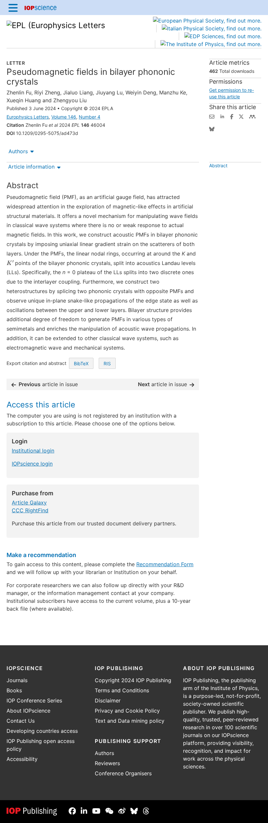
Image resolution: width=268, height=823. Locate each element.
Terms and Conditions (122, 690)
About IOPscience (28, 710)
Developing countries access (42, 731)
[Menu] (13, 7)
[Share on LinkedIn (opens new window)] (222, 116)
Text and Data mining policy (129, 720)
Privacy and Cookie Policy (127, 710)
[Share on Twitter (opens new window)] (241, 116)
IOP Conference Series (34, 700)
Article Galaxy (29, 502)
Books (14, 690)
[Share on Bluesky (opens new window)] (211, 128)
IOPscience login (32, 463)
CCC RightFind (30, 510)
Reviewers (107, 763)
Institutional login (33, 450)
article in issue (48, 384)
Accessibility (22, 759)
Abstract (218, 165)
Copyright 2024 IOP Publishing (133, 680)
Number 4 (89, 117)
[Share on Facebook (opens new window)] (231, 116)
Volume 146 (63, 117)
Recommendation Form (164, 564)
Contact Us (21, 720)
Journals (17, 680)
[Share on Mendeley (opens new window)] (252, 116)
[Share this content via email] (211, 116)
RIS (107, 363)
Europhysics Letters (28, 117)
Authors (18, 151)
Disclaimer (108, 700)
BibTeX (81, 363)
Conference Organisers (123, 773)
